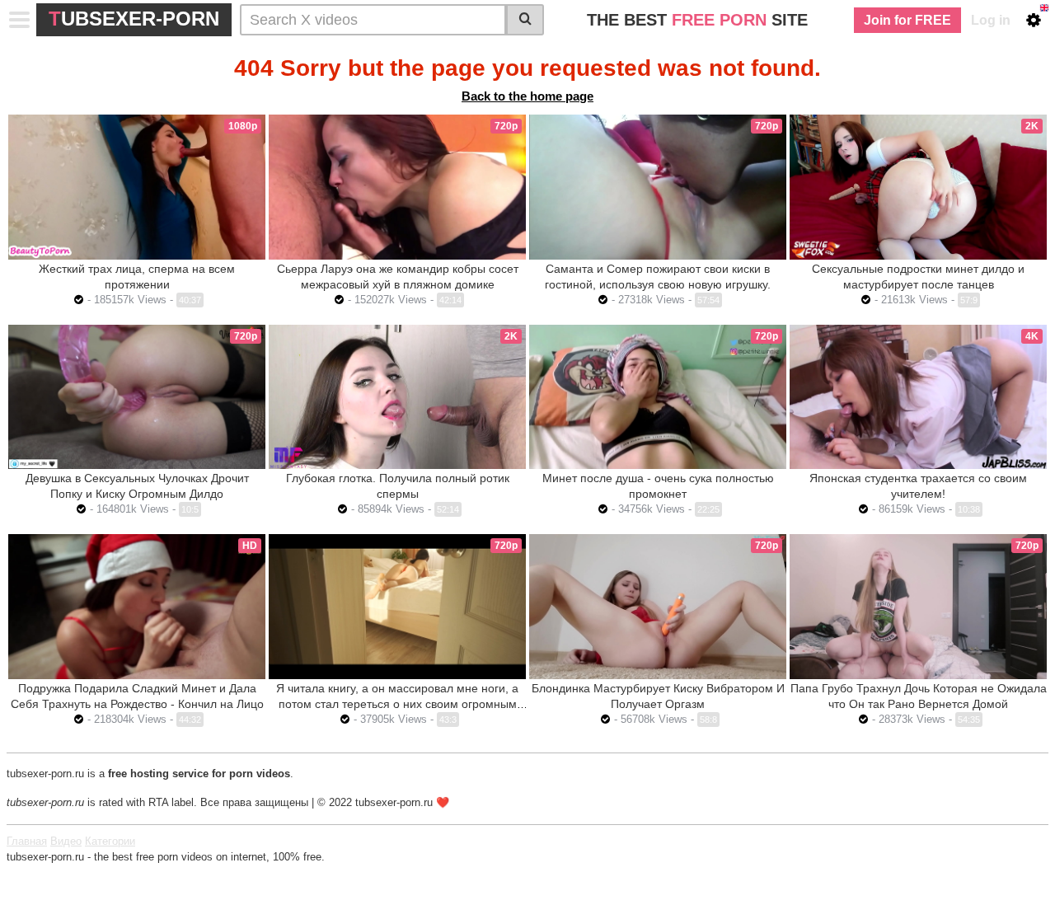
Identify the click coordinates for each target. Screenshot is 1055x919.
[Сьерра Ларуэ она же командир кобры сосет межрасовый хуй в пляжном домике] (397, 187)
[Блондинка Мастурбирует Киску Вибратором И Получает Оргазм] (657, 606)
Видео (66, 841)
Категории (110, 841)
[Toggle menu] (19, 19)
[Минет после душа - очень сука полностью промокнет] (657, 397)
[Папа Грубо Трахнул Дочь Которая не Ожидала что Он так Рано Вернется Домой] (918, 606)
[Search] (525, 19)
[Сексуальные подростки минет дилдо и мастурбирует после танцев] (918, 187)
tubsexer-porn (134, 18)
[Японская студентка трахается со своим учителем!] (918, 397)
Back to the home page (527, 96)
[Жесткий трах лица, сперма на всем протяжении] (136, 187)
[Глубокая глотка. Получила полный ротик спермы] (397, 397)
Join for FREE (907, 20)
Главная (27, 841)
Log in (990, 20)
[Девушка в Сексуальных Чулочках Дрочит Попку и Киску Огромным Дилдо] (136, 397)
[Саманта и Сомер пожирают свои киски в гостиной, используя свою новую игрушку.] (657, 187)
